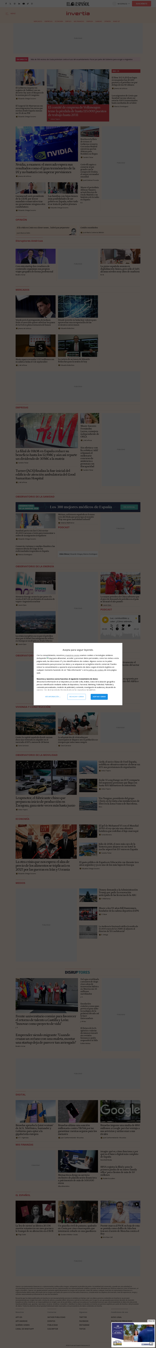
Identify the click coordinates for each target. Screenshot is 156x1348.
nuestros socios (72, 655)
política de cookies (96, 670)
